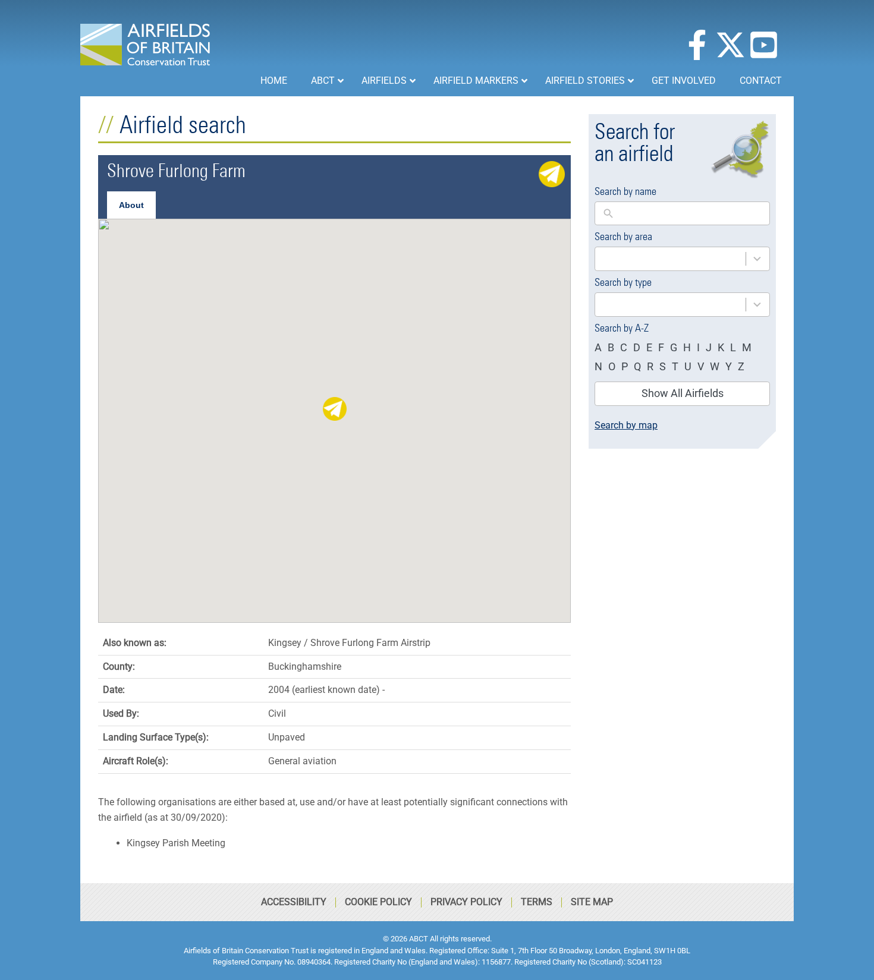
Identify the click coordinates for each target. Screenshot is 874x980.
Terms (536, 901)
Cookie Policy (378, 901)
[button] (335, 409)
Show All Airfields (683, 393)
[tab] (131, 205)
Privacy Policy (466, 901)
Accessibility (293, 901)
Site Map (592, 901)
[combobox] (682, 259)
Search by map (626, 425)
